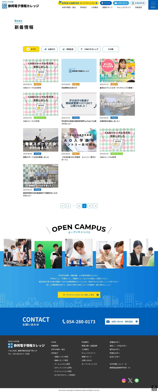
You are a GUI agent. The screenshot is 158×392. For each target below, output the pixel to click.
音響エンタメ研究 (61, 356)
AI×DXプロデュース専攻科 (64, 375)
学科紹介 (83, 7)
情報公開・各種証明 (89, 345)
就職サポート (107, 7)
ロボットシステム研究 (63, 367)
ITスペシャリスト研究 (63, 371)
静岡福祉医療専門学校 (118, 367)
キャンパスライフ (124, 7)
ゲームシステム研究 (62, 364)
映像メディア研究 (61, 360)
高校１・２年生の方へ (118, 345)
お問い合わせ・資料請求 (122, 321)
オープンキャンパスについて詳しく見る (78, 294)
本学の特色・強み (69, 7)
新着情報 (54, 345)
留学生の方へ (115, 349)
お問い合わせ (87, 360)
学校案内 (85, 342)
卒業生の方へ (115, 353)
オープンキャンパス (89, 364)
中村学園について (116, 364)
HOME (53, 342)
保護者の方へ (115, 342)
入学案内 (94, 7)
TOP (154, 389)
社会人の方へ (115, 356)
